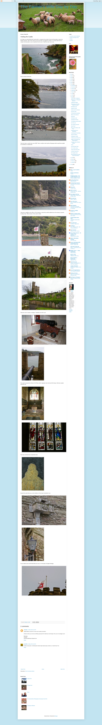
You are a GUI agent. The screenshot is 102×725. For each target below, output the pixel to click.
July (72, 93)
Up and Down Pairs (74, 146)
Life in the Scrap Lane (74, 246)
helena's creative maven (75, 213)
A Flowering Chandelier (75, 113)
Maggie (71, 290)
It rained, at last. (73, 188)
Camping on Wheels (31, 705)
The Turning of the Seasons (75, 271)
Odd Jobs (73, 116)
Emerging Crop (74, 106)
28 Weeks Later (74, 118)
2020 (71, 75)
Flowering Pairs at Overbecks (74, 131)
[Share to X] (35, 622)
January (73, 162)
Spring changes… (73, 252)
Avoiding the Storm (74, 119)
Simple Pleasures (73, 181)
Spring (71, 40)
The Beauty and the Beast (76, 121)
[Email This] (33, 622)
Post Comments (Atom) (30, 671)
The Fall (71, 173)
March (72, 159)
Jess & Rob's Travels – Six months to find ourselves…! (75, 234)
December (73, 85)
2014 (71, 164)
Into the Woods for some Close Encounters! (75, 155)
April (72, 157)
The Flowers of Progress (75, 277)
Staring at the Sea (74, 273)
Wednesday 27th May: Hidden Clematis (75, 105)
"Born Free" (73, 126)
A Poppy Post (29, 685)
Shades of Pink (74, 108)
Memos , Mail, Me (73, 199)
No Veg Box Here (74, 152)
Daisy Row (72, 187)
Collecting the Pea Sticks (75, 133)
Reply (25, 640)
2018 (71, 79)
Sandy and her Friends (75, 109)
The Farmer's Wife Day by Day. (49, 6)
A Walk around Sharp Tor (75, 137)
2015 (71, 84)
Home (43, 669)
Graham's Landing (74, 210)
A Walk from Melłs (74, 102)
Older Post (63, 669)
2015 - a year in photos (74, 169)
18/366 (71, 170)
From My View (73, 198)
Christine (25, 629)
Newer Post (23, 669)
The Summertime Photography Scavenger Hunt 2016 (37, 698)
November (73, 87)
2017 (71, 80)
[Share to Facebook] (37, 622)
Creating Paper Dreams (75, 183)
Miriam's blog (73, 254)
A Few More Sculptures (75, 98)
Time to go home (73, 240)
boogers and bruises (74, 172)
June (72, 95)
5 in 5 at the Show (74, 148)
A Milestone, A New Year (74, 255)
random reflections (74, 265)
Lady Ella (25, 644)
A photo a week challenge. (75, 36)
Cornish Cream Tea (74, 151)
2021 (71, 74)
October (72, 88)
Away (72, 144)
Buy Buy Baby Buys (74, 180)
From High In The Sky (74, 194)
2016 (71, 82)
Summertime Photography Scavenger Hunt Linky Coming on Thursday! (75, 207)
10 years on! (72, 211)
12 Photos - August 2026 (74, 223)
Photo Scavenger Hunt (74, 37)
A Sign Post (29, 678)
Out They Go (73, 122)
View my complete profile (71, 310)
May (72, 96)
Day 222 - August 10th (74, 244)
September (73, 90)
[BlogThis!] (34, 622)
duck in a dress (73, 190)
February (73, 160)
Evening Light (73, 111)
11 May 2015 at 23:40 (32, 644)
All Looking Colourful (75, 124)
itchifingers (72, 225)
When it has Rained (75, 114)
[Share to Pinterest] (38, 622)
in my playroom (73, 222)
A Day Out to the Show (75, 149)
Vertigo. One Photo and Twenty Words (75, 140)
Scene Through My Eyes (75, 270)
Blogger (56, 716)
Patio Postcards (73, 261)
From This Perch (73, 201)
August (72, 91)
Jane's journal (73, 229)
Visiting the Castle (74, 136)
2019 (71, 77)
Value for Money (74, 134)
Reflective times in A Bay (74, 236)
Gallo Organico (73, 205)
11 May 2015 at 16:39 (32, 629)
